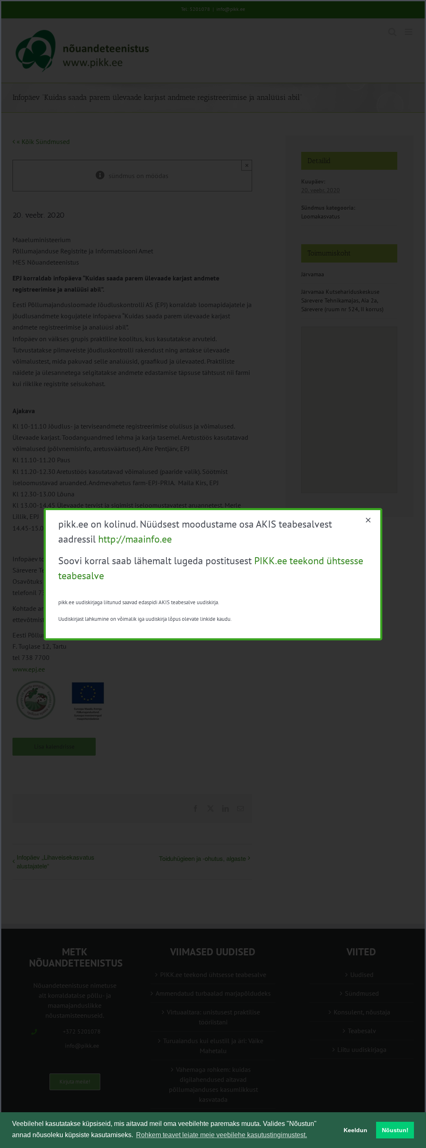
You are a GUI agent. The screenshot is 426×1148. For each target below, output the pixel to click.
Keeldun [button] (355, 1130)
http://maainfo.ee (135, 539)
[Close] (368, 520)
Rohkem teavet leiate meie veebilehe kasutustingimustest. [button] (221, 1134)
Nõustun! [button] (395, 1130)
